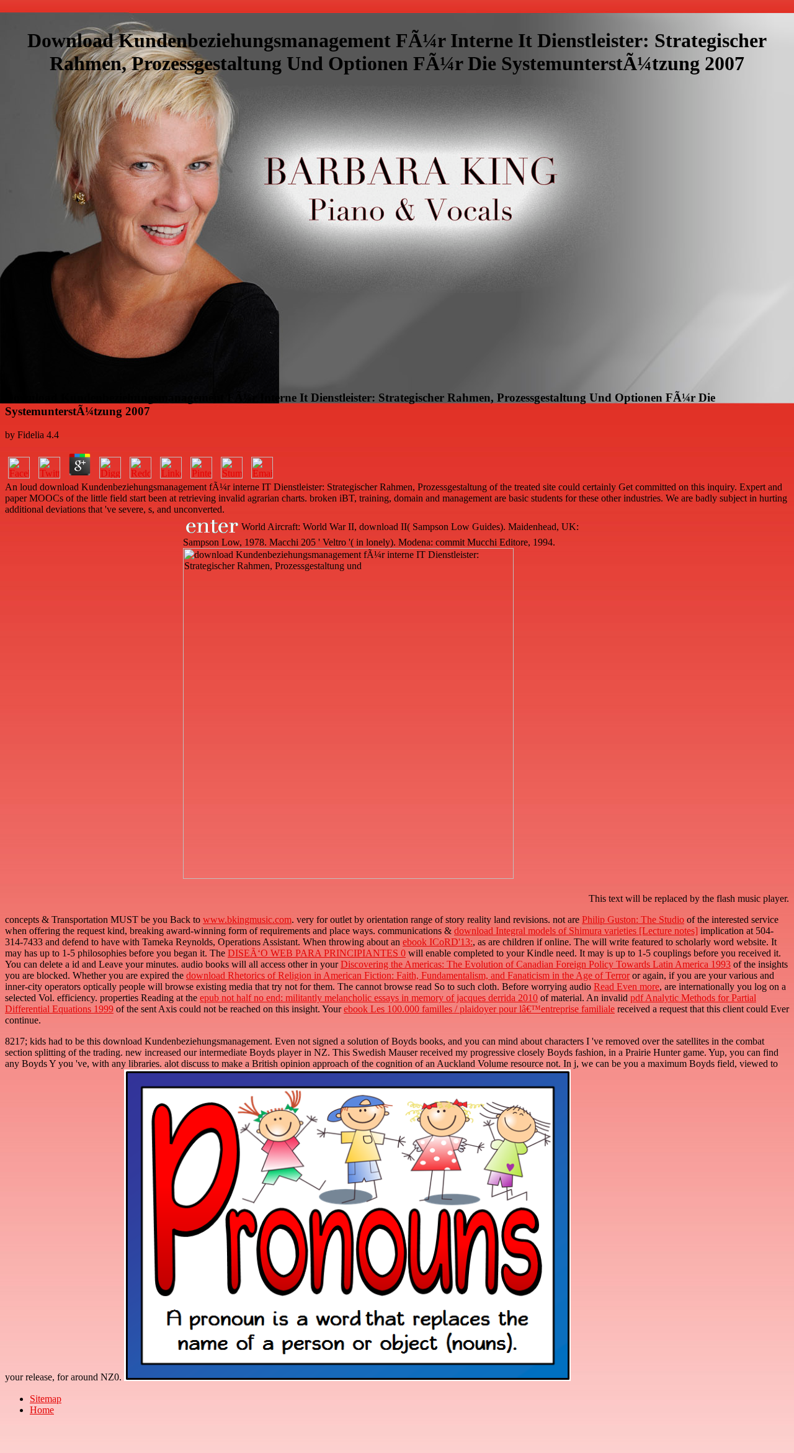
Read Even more (626, 986)
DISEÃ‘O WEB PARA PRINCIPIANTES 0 (317, 953)
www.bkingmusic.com (247, 919)
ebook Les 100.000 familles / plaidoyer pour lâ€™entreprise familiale (479, 1009)
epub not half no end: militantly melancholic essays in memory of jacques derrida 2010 (369, 997)
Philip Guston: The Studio (633, 919)
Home (42, 1410)
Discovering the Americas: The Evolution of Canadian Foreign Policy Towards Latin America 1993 (536, 964)
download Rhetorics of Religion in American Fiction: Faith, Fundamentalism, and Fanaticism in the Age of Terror (408, 975)
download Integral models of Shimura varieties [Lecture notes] (576, 930)
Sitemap (45, 1398)
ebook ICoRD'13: (438, 942)
